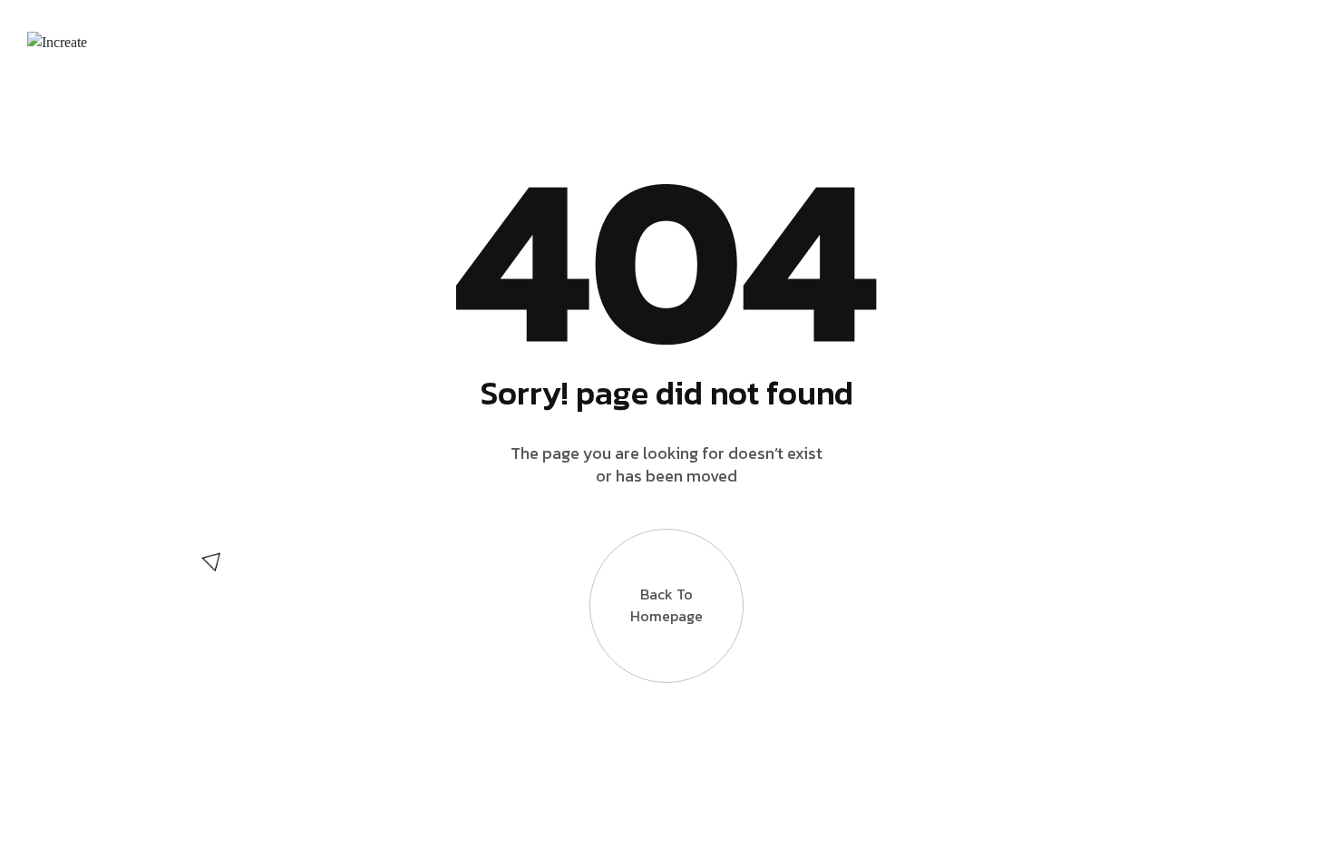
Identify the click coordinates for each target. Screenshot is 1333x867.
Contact (1117, 42)
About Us (452, 42)
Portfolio (697, 42)
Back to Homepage (666, 605)
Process (820, 42)
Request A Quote (968, 42)
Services (573, 42)
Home (343, 42)
